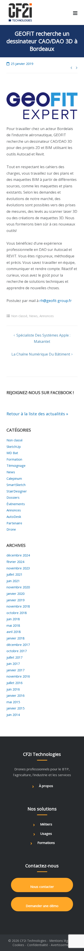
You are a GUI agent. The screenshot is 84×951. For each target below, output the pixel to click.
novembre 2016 (18, 676)
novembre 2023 (18, 568)
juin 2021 (13, 581)
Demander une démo (42, 905)
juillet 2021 (14, 574)
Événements (15, 504)
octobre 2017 (16, 651)
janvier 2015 (15, 708)
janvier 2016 (15, 695)
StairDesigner (16, 491)
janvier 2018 (15, 638)
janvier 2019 (15, 600)
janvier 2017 (15, 670)
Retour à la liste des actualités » (37, 413)
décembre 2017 (18, 644)
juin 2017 (13, 663)
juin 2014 (13, 714)
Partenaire (14, 523)
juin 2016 (13, 689)
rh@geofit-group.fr (55, 300)
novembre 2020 (18, 587)
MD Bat (12, 453)
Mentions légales (61, 941)
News (33, 316)
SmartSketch (16, 484)
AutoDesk (13, 516)
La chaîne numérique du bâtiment (40, 354)
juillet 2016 (14, 682)
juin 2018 (13, 619)
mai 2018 (13, 625)
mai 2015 (13, 702)
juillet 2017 (14, 657)
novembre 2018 (18, 606)
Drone (11, 529)
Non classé (19, 316)
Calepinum (14, 478)
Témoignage (16, 465)
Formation (14, 459)
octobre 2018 (16, 612)
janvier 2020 (15, 593)
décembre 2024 (18, 555)
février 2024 (15, 561)
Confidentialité (37, 945)
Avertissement (61, 945)
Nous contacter (42, 886)
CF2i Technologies (33, 941)
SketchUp (13, 446)
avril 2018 (13, 631)
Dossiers (12, 497)
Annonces (46, 316)
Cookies (18, 945)
